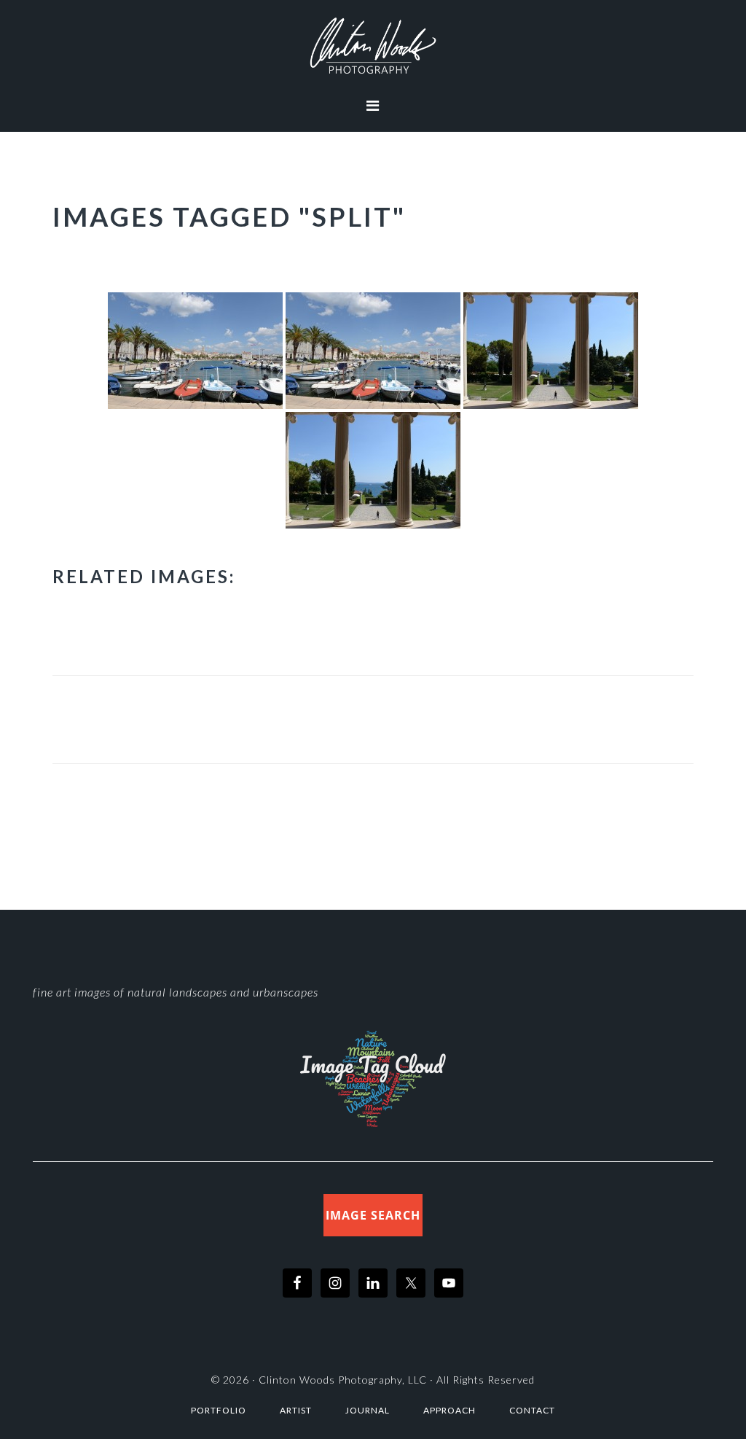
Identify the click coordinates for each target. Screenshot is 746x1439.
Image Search (373, 1215)
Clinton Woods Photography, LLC (343, 1379)
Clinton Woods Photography (373, 46)
